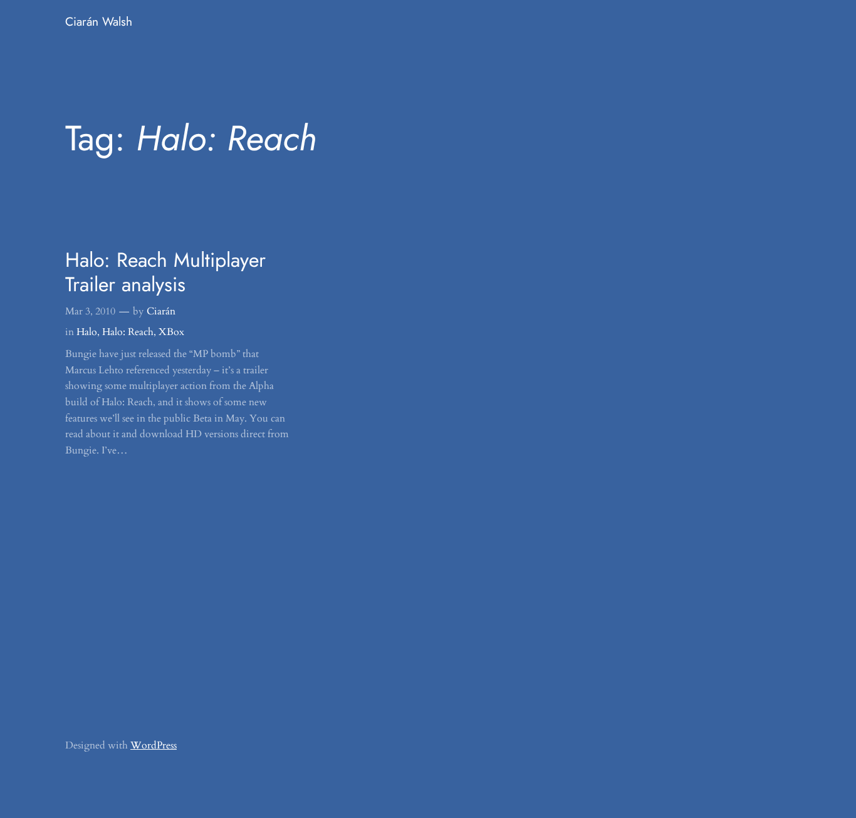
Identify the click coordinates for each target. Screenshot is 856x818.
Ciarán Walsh (98, 21)
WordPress (153, 745)
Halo (86, 332)
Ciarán (161, 311)
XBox (171, 332)
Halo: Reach (128, 332)
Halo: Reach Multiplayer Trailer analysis (165, 272)
